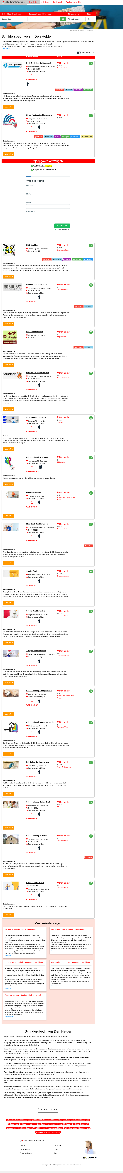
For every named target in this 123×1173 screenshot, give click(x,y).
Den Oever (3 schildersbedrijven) (49, 1124)
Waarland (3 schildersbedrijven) (48, 1132)
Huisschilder (33, 2)
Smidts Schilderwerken (35, 611)
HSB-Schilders (32, 245)
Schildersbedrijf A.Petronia (37, 836)
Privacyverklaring (26, 1153)
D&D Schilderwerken (34, 332)
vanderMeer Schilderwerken (37, 373)
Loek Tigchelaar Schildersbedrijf (39, 63)
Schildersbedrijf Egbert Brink (38, 802)
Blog (55, 1153)
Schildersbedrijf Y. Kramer (37, 457)
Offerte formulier (25, 1149)
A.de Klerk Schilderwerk (36, 417)
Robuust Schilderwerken (36, 285)
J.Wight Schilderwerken (36, 651)
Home (72, 30)
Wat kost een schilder (73, 2)
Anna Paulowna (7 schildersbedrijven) (47, 1120)
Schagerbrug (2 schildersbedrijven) (21, 1124)
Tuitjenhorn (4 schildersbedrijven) (77, 1128)
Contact (56, 1149)
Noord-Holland (79, 30)
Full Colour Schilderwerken (37, 762)
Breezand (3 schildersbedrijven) (19, 1120)
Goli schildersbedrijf (34, 492)
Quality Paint (31, 571)
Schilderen (45, 2)
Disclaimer (57, 1145)
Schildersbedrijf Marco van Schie (40, 722)
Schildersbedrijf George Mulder (39, 691)
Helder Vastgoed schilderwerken (39, 115)
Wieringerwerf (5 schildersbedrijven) (20, 1128)
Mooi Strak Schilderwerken (37, 524)
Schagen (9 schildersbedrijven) (76, 1124)
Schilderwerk (57, 2)
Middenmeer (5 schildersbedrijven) (49, 1128)
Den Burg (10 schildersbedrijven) (76, 1120)
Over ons (23, 1145)
